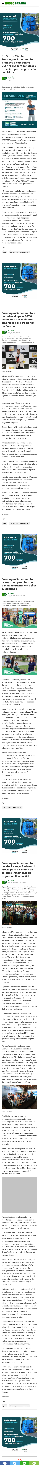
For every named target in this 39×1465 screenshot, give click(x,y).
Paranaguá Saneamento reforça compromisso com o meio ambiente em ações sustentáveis (19, 583)
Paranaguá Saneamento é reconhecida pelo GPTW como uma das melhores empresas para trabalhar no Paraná (18, 319)
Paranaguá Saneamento (19, 1406)
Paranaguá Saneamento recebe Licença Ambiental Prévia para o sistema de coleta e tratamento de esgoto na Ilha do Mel (18, 869)
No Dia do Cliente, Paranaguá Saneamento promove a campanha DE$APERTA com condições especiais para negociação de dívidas (19, 64)
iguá (4, 252)
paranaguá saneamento (19, 252)
